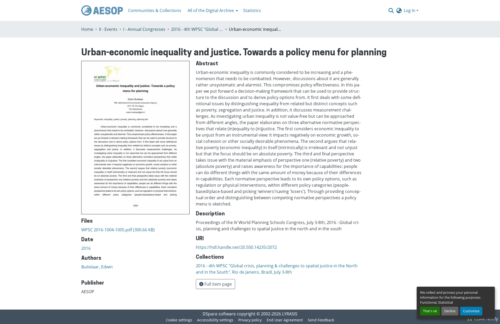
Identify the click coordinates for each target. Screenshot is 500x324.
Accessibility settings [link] (215, 319)
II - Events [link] (108, 29)
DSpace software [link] (219, 314)
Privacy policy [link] (250, 319)
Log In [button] (410, 10)
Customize (471, 311)
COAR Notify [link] (485, 319)
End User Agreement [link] (285, 319)
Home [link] (87, 29)
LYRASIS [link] (289, 314)
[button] (102, 10)
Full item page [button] (217, 284)
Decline (449, 311)
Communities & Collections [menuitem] (154, 10)
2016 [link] (86, 248)
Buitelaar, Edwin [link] (97, 267)
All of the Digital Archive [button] (211, 10)
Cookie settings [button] (179, 319)
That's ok (430, 311)
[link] (135, 230)
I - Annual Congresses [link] (144, 29)
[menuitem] (212, 10)
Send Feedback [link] (321, 319)
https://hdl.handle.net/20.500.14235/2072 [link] (236, 247)
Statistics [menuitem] (252, 10)
